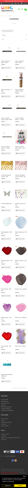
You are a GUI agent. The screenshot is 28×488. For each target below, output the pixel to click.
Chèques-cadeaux (5, 434)
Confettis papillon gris (6, 203)
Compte (3, 420)
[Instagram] (15, 460)
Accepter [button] (20, 485)
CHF (25, 3)
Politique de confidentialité (7, 410)
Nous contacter (4, 418)
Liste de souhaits (5, 425)
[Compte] (13, 3)
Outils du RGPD (4, 399)
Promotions (3, 435)
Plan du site (3, 439)
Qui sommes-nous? (5, 403)
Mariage (4, 15)
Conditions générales (6, 408)
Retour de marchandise (6, 422)
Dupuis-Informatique (10, 456)
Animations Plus (4, 401)
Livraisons (3, 405)
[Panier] (18, 3)
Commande (3, 424)
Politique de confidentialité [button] (8, 481)
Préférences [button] (8, 485)
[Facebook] (12, 460)
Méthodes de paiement (6, 406)
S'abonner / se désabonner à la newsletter (10, 437)
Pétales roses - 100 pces (21, 317)
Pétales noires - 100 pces (21, 289)
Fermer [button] (24, 476)
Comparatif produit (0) (7, 30)
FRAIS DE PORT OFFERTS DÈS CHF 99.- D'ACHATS (14, 1)
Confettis (9, 15)
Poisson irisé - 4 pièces (20, 346)
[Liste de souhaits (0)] (15, 3)
